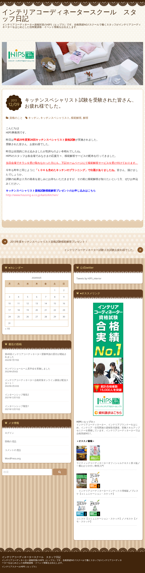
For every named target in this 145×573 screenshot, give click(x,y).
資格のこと (16, 118)
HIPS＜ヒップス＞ (85, 421)
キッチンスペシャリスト (54, 118)
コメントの (13, 449)
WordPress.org (13, 458)
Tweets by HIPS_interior (88, 278)
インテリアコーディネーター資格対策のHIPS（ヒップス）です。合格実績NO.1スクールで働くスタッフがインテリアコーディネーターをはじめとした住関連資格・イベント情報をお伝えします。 (62, 561)
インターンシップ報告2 (17, 394)
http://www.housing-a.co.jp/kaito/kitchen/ (32, 195)
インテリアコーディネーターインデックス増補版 (104, 490)
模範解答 (76, 118)
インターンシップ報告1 (17, 406)
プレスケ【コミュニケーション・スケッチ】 (107, 492)
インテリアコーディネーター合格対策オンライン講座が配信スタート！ (36, 381)
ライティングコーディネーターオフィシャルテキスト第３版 (107, 462)
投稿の (10, 441)
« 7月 (7, 328)
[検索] (60, 472)
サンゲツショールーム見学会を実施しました (27, 368)
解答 (85, 118)
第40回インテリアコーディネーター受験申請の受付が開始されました (35, 355)
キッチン (33, 118)
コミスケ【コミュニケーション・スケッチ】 (99, 518)
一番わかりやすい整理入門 (90, 465)
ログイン (9, 432)
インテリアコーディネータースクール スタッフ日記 (31, 557)
